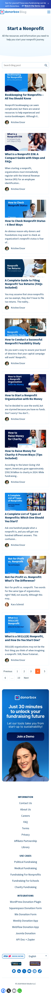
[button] (37, 956)
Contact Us (25, 803)
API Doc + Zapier (25, 939)
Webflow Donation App (25, 927)
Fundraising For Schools (25, 880)
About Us (25, 809)
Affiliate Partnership (25, 841)
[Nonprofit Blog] (33, 12)
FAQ (25, 822)
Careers (25, 815)
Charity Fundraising (25, 887)
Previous (7, 671)
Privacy (25, 834)
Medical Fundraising (25, 868)
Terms (25, 828)
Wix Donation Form (25, 914)
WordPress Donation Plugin (25, 901)
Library (25, 847)
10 (19, 677)
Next (26, 677)
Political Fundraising (25, 862)
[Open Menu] (49, 12)
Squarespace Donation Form (25, 908)
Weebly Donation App (25, 920)
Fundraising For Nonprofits (25, 874)
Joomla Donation (25, 933)
